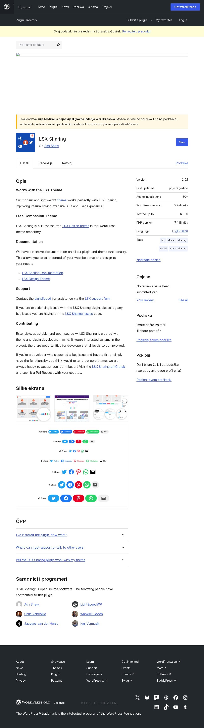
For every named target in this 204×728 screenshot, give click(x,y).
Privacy (21, 680)
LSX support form (98, 298)
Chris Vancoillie (35, 614)
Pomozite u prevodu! (136, 31)
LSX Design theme (75, 226)
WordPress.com (169, 661)
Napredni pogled (148, 260)
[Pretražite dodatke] (58, 45)
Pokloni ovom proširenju (154, 380)
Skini (182, 142)
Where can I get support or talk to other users (49, 547)
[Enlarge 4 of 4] (123, 430)
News (19, 668)
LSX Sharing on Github (108, 367)
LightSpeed (43, 298)
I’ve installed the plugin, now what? (41, 535)
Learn (90, 661)
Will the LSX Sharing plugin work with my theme (50, 560)
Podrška (182, 163)
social (163, 248)
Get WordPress (185, 7)
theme (62, 200)
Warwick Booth (91, 614)
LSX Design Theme (36, 279)
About (20, 661)
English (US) (180, 231)
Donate (128, 674)
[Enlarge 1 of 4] (46, 401)
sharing (182, 240)
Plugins (56, 674)
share (171, 240)
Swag (127, 680)
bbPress (164, 674)
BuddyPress (166, 680)
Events (126, 668)
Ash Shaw (51, 146)
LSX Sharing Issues (79, 314)
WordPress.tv (97, 680)
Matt (161, 668)
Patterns (56, 680)
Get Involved (130, 661)
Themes (56, 668)
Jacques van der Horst (41, 623)
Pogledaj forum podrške (154, 340)
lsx (163, 240)
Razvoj (67, 163)
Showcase (58, 661)
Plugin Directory (26, 20)
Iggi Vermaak (89, 623)
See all (183, 300)
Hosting (21, 674)
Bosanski (59, 702)
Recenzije (45, 163)
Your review (145, 300)
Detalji (24, 163)
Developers (94, 674)
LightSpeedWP (91, 604)
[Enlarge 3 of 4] (123, 401)
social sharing (178, 248)
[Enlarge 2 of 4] (84, 401)
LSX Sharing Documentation (42, 273)
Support (91, 668)
